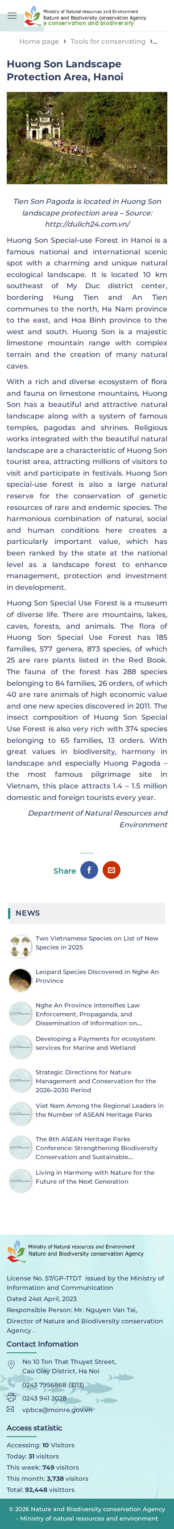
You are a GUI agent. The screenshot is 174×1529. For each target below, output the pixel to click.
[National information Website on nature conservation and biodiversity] (95, 15)
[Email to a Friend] (111, 870)
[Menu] (12, 15)
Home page (39, 41)
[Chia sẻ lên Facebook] (89, 870)
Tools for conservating (107, 41)
